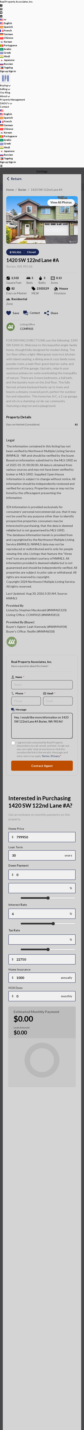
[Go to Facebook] (1, 5)
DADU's (4, 103)
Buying (4, 85)
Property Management (12, 99)
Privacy (55, 756)
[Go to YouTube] (1, 12)
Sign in (12, 71)
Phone (20, 693)
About (3, 96)
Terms (45, 756)
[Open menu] (1, 166)
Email (51, 693)
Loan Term (15, 847)
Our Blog (5, 92)
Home (10, 189)
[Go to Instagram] (1, 8)
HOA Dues (15, 988)
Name (20, 676)
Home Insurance (19, 969)
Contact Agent (42, 766)
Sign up (4, 71)
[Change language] (3, 20)
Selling (3, 89)
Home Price (16, 828)
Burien (22, 189)
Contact (4, 106)
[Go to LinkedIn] (1, 15)
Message (21, 709)
